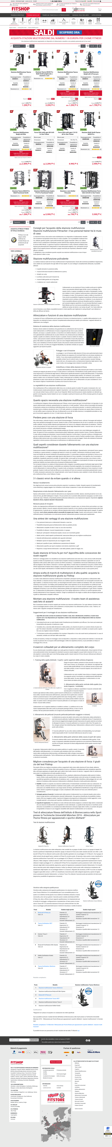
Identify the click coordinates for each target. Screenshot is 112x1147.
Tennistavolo (78, 1075)
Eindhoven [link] (29, 1096)
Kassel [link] (34, 1075)
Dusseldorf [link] (13, 1073)
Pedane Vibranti (79, 1105)
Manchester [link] (23, 1088)
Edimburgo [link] (35, 1086)
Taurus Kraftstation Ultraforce (46, 966)
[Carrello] (100, 9)
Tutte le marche (79, 1108)
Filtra (31, 46)
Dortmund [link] (29, 1071)
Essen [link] (23, 1073)
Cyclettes (77, 1087)
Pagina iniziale (12, 27)
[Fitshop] (20, 9)
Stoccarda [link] (25, 1080)
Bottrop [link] (13, 1071)
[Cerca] (64, 10)
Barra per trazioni (79, 1101)
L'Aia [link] (25, 1096)
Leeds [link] (17, 1086)
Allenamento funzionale (81, 1095)
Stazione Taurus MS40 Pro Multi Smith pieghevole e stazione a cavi (44, 73)
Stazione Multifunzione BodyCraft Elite (21, 133)
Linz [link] (26, 1092)
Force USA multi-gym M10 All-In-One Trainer (44, 133)
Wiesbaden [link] (31, 1080)
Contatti (35, 1)
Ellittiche (77, 1063)
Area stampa (60, 1085)
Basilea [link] (12, 1102)
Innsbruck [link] (16, 1092)
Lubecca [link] (25, 1076)
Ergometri (77, 1065)
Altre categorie (96, 15)
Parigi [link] (14, 1111)
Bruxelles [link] (17, 1106)
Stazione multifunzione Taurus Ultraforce (50, 988)
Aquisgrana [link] (13, 1069)
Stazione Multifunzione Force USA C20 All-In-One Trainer (91, 192)
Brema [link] (24, 1071)
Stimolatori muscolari (80, 1103)
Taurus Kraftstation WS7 (45, 923)
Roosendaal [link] (14, 1098)
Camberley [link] (28, 1086)
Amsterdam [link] (14, 1096)
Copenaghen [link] (14, 1115)
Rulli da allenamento (80, 1089)
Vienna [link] (35, 1092)
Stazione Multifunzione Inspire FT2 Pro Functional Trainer (44, 192)
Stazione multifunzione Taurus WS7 (49, 998)
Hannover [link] (18, 1075)
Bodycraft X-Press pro (44, 912)
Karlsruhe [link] (29, 1075)
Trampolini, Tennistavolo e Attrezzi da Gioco (56, 15)
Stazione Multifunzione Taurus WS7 (68, 73)
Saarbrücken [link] (14, 1080)
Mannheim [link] (30, 1076)
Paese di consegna (79, 1)
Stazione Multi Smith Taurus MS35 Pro (91, 133)
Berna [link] (16, 1102)
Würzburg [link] (13, 1082)
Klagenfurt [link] (22, 1092)
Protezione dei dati (61, 1070)
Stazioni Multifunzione (33, 27)
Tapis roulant (78, 1067)
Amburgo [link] (13, 1075)
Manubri (77, 1081)
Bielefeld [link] (28, 1069)
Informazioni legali (20, 1)
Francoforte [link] (28, 1073)
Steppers (77, 1091)
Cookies (45, 1074)
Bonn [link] (36, 1069)
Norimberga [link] (24, 1078)
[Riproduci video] (20, 259)
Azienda (13, 1)
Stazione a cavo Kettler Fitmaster (67, 192)
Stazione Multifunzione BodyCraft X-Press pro (91, 73)
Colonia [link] (17, 1076)
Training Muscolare (33, 15)
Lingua (88, 1)
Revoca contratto (56, 1062)
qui (78, 1030)
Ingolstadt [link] (23, 1075)
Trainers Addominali (80, 1097)
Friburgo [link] (34, 1073)
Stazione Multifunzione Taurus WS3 (21, 73)
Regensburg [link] (30, 1078)
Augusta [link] (19, 1069)
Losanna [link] (20, 1102)
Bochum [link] (33, 1069)
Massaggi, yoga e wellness (80, 15)
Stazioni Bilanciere (79, 1093)
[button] (99, 46)
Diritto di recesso (61, 1076)
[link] (14, 240)
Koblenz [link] (13, 1076)
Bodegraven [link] (20, 1096)
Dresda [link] (34, 1071)
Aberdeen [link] (13, 1086)
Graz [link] (12, 1092)
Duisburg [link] (19, 1073)
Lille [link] (12, 1111)
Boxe (76, 1083)
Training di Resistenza (17, 15)
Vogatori (77, 1069)
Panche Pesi (78, 1077)
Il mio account (96, 1)
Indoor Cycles (78, 1079)
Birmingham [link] (22, 1086)
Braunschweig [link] (18, 1071)
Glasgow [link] (13, 1088)
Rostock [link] (36, 1078)
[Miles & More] (93, 1051)
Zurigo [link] (25, 1102)
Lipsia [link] (21, 1076)
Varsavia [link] (13, 1119)
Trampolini (77, 1073)
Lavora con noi (28, 1)
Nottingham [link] (29, 1088)
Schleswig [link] (20, 1080)
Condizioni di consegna (49, 1076)
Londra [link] (17, 1088)
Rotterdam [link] (20, 1098)
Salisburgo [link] (30, 1092)
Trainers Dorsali (79, 1099)
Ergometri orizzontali (80, 1085)
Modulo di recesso (47, 1078)
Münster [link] (18, 1078)
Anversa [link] (13, 1106)
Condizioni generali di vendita (48, 1071)
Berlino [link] (23, 1069)
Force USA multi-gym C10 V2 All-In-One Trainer (67, 133)
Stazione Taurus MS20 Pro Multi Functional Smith (21, 192)
